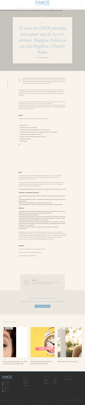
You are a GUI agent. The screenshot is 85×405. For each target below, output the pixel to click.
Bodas (35, 8)
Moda (29, 8)
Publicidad (26, 385)
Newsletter (7, 391)
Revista (16, 8)
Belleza (40, 8)
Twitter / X (6, 387)
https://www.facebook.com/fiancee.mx (29, 105)
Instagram (6, 382)
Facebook (6, 385)
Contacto (12, 400)
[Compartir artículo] (7, 87)
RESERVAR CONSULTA (42, 306)
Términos (19, 400)
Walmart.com (26, 237)
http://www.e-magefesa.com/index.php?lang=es (32, 249)
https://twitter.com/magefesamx (27, 255)
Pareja (46, 8)
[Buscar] (78, 4)
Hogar (52, 8)
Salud (57, 8)
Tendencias (23, 8)
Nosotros (25, 383)
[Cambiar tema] (81, 4)
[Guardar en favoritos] (7, 90)
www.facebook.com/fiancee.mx (27, 179)
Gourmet (63, 8)
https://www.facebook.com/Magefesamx (30, 186)
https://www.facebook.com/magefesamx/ (30, 252)
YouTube (6, 389)
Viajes (69, 8)
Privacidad (5, 400)
